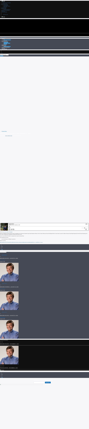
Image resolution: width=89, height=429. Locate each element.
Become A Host (7, 6)
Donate (3, 11)
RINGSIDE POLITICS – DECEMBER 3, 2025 (9, 343)
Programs (4, 8)
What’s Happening (6, 10)
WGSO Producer (8, 135)
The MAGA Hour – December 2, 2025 (9, 367)
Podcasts (4, 7)
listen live (5, 14)
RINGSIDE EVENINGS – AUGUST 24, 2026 (9, 286)
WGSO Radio (4, 37)
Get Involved (5, 4)
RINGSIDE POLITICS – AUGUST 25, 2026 (9, 258)
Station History (7, 2)
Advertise (6, 5)
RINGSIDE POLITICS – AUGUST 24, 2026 (9, 315)
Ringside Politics (4, 131)
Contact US (4, 3)
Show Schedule (7, 9)
